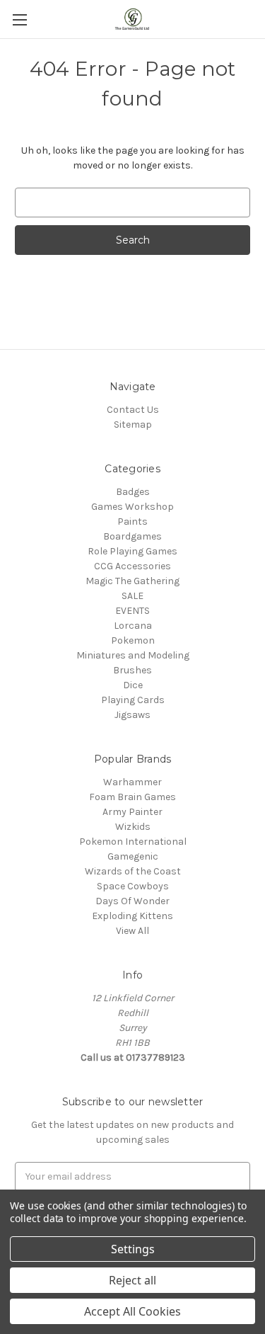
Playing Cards (133, 700)
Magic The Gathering (132, 581)
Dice (133, 685)
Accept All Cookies (132, 1311)
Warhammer (132, 782)
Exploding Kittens (132, 916)
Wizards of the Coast (133, 871)
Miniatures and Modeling (132, 655)
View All (132, 931)
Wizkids (133, 827)
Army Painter (132, 812)
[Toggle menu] (19, 19)
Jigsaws (132, 715)
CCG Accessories (132, 566)
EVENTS (132, 611)
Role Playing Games (132, 551)
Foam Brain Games (132, 797)
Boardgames (132, 536)
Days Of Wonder (132, 901)
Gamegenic (132, 856)
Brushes (132, 670)
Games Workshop (132, 507)
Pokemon (133, 640)
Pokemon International (133, 842)
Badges (133, 492)
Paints (132, 521)
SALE (132, 596)
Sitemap (133, 424)
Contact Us (133, 410)
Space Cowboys (133, 886)
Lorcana (133, 626)
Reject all (132, 1280)
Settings (133, 1249)
